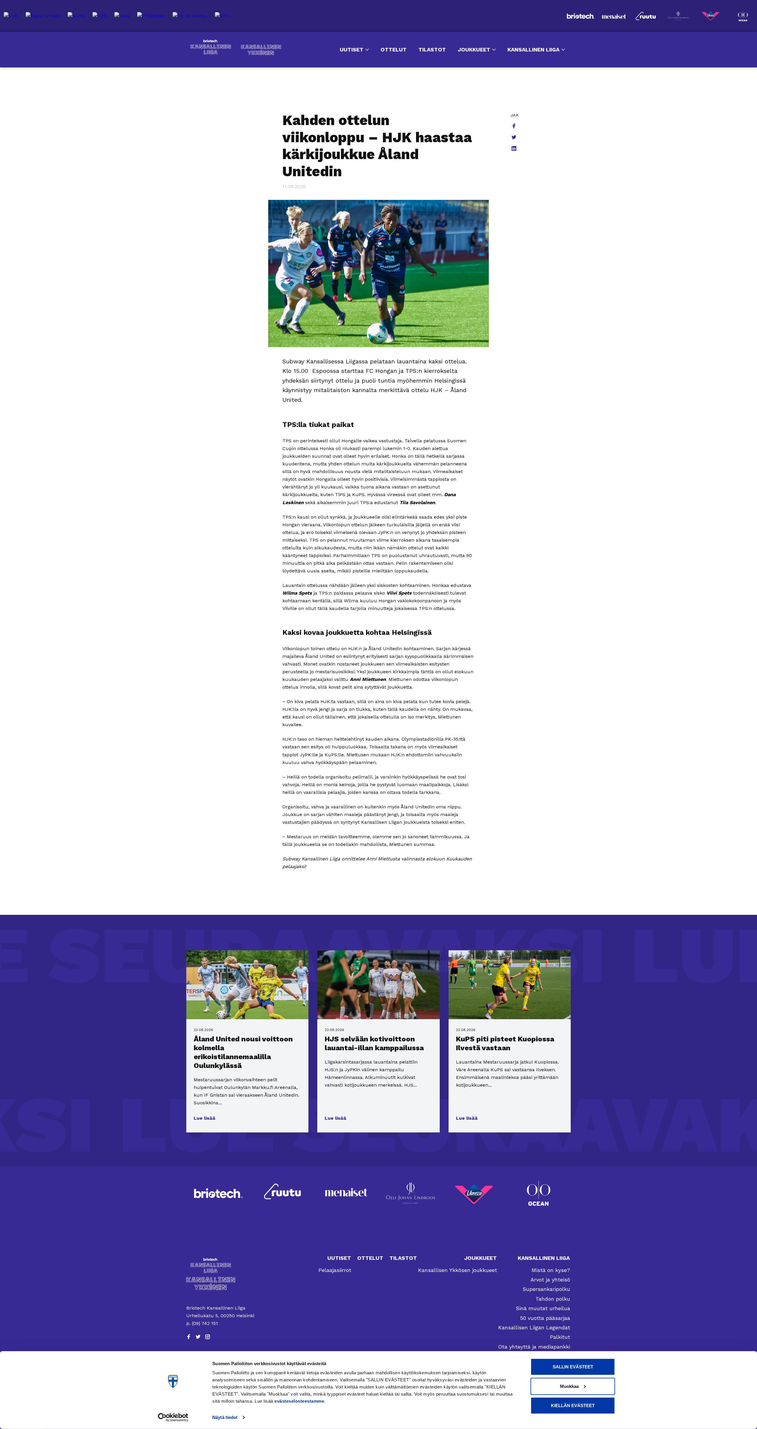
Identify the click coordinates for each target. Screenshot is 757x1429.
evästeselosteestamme (299, 1401)
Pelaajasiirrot (334, 1270)
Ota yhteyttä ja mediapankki (534, 1347)
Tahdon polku (553, 1299)
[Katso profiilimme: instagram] (207, 1336)
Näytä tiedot (224, 1417)
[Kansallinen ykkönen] (220, 1283)
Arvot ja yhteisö (550, 1279)
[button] (204, 1118)
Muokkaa (569, 1385)
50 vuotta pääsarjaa (545, 1318)
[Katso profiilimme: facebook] (188, 1336)
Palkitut (560, 1337)
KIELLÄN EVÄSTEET (573, 1405)
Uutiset (351, 49)
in (514, 149)
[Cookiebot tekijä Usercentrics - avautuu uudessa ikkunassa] (173, 1417)
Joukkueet (474, 49)
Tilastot (432, 49)
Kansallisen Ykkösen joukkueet (457, 1270)
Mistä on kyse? (551, 1270)
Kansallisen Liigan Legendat (534, 1327)
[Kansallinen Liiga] (220, 1265)
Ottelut (394, 49)
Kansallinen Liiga (210, 47)
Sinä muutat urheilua (543, 1308)
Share (514, 127)
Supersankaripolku (546, 1289)
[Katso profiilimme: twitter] (198, 1336)
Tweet (514, 138)
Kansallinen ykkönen (261, 49)
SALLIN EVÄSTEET (573, 1366)
